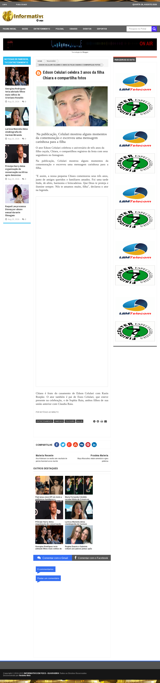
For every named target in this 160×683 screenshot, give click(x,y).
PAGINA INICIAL (9, 28)
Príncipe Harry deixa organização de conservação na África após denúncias (16, 170)
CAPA (4, 4)
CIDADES (73, 28)
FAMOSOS (59, 421)
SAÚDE (25, 28)
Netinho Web (24, 675)
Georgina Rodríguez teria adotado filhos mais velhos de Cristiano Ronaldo (15, 93)
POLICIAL (60, 28)
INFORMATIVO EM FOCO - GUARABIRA (41, 673)
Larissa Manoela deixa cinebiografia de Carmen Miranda (16, 132)
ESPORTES (102, 28)
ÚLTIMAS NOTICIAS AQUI (123, 35)
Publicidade (21, 4)
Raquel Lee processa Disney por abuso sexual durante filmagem (15, 211)
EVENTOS (87, 28)
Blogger (85, 52)
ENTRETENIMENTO (42, 28)
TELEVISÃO (51, 61)
